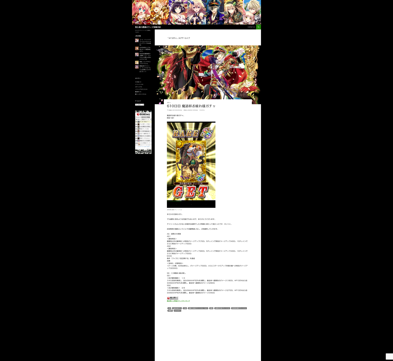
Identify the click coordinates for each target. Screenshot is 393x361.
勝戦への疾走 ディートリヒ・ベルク (198, 308)
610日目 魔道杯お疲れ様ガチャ (191, 106)
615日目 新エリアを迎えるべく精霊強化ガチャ (145, 49)
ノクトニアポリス (140, 89)
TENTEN (201, 110)
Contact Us (251, 27)
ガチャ (169, 102)
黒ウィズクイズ (139, 94)
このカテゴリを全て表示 (143, 146)
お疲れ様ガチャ (177, 308)
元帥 (185, 308)
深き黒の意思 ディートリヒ (239, 308)
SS (169, 308)
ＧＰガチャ (178, 310)
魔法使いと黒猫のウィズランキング (178, 301)
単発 (211, 308)
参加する (149, 148)
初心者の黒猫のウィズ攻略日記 (148, 27)
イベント (137, 84)
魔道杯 (170, 310)
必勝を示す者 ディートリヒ (222, 308)
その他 (137, 82)
